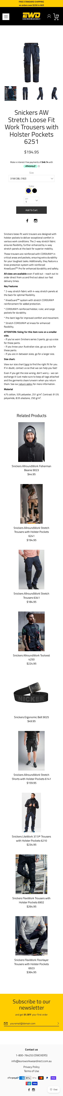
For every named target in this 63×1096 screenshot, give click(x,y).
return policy (25, 384)
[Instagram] (35, 220)
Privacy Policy (31, 1067)
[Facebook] (27, 220)
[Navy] (28, 190)
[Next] (56, 94)
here (26, 364)
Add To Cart (31, 210)
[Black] (34, 190)
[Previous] (7, 94)
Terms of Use (31, 1071)
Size (31, 172)
